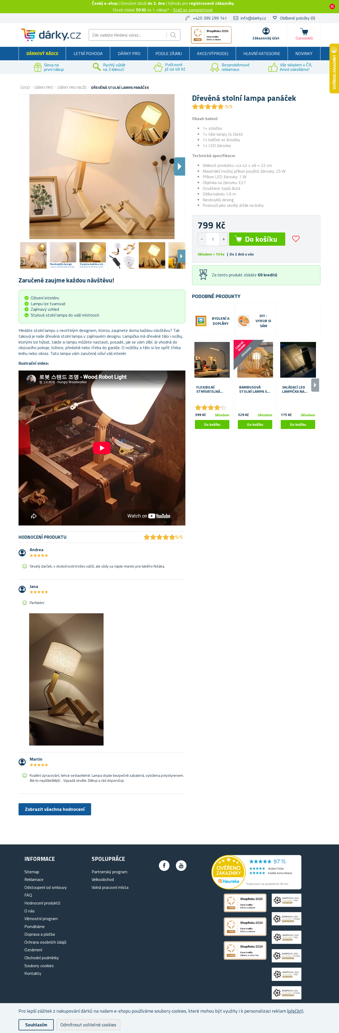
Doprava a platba (39, 934)
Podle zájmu (168, 53)
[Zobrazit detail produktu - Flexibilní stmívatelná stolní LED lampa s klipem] (212, 360)
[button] (223, 239)
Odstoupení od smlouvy (45, 887)
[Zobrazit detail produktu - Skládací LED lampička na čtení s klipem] (298, 360)
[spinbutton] (213, 239)
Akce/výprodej (212, 53)
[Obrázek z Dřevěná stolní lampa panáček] (33, 255)
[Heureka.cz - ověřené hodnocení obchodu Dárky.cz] (256, 888)
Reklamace (33, 879)
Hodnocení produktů (42, 903)
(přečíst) (295, 1010)
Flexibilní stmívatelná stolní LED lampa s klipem (210, 389)
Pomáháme (34, 926)
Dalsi (179, 166)
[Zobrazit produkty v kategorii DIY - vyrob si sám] (244, 321)
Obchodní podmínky (41, 957)
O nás (29, 911)
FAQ (28, 895)
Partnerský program (109, 872)
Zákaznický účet (265, 38)
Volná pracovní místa (110, 887)
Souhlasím (36, 1024)
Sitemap (31, 872)
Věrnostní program (41, 918)
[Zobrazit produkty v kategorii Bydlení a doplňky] (201, 321)
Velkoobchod (103, 879)
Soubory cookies (39, 965)
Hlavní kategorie (261, 53)
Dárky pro (129, 53)
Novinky (304, 53)
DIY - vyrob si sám (263, 320)
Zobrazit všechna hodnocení (55, 809)
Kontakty (32, 973)
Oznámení (33, 950)
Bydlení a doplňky (220, 321)
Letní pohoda (88, 53)
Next (181, 256)
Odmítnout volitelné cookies (88, 1024)
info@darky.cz (253, 18)
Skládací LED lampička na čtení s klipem (295, 389)
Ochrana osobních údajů (45, 942)
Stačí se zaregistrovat (193, 10)
